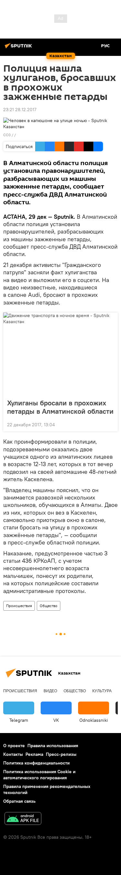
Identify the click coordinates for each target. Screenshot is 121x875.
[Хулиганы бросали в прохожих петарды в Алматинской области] (60, 354)
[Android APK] (23, 819)
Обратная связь (19, 801)
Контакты (13, 754)
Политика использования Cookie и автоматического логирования (39, 775)
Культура (102, 691)
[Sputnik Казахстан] (19, 48)
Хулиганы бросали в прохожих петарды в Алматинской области (60, 407)
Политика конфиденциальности (36, 763)
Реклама (34, 754)
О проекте (14, 745)
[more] (110, 424)
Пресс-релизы (61, 754)
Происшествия (19, 605)
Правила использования (52, 745)
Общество (48, 605)
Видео (50, 691)
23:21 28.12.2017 (19, 109)
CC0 (7, 134)
